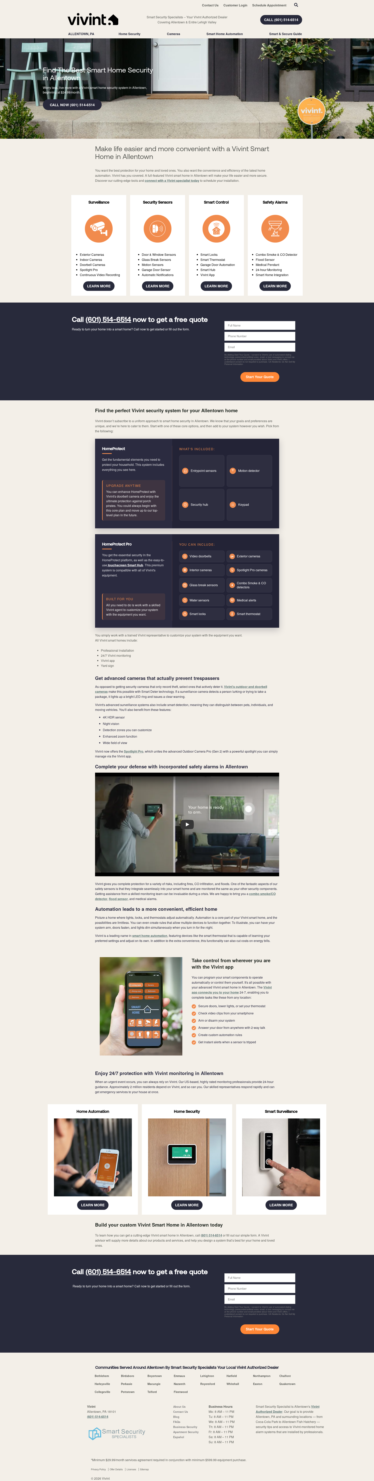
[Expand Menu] (142, 33)
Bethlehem (102, 1376)
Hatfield (232, 1376)
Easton (257, 1384)
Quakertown (287, 1384)
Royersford (207, 1384)
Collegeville (102, 1392)
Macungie (154, 1384)
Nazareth (179, 1384)
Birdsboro (127, 1376)
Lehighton (207, 1376)
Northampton (262, 1376)
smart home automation (149, 935)
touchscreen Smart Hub (125, 565)
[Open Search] (296, 5)
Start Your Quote (260, 376)
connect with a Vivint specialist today (172, 180)
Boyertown (154, 1376)
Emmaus (179, 1376)
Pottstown (128, 1392)
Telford (152, 1392)
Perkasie (126, 1384)
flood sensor (118, 899)
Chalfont (285, 1376)
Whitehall (233, 1384)
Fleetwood (181, 1392)
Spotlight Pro (133, 751)
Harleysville (102, 1384)
